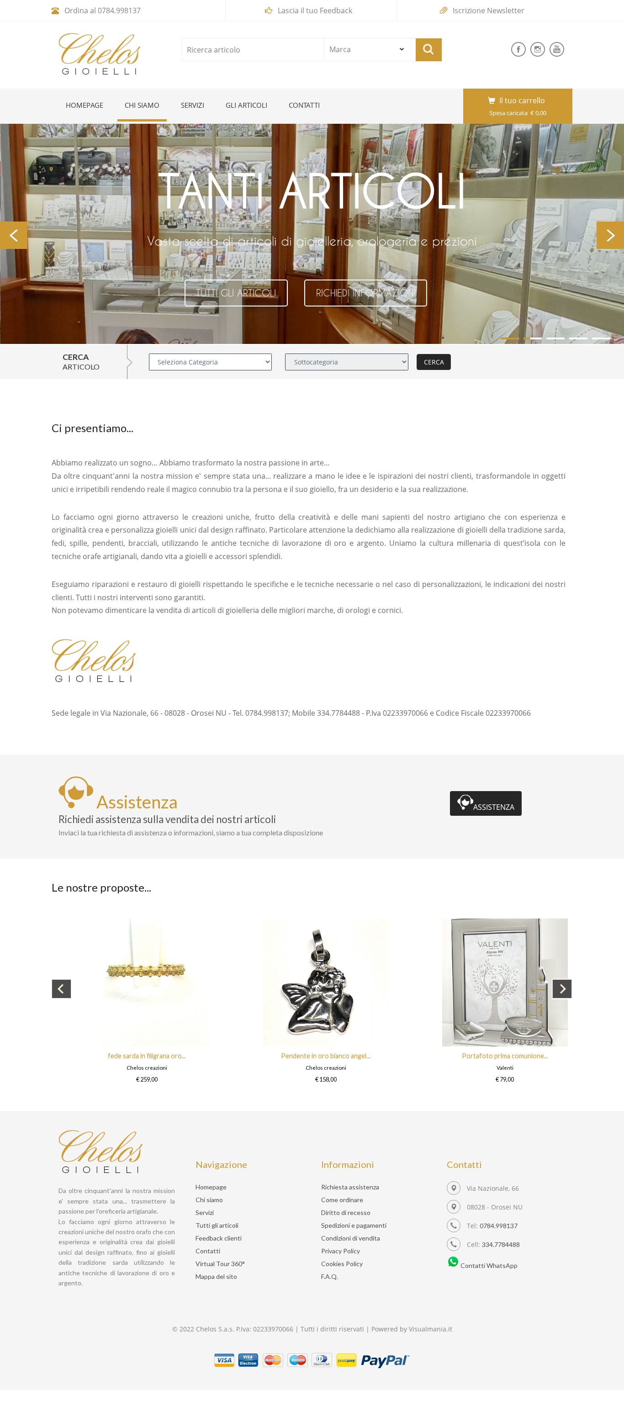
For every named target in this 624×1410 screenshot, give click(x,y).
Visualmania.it (430, 1329)
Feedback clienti (219, 1238)
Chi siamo (146, 105)
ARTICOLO (81, 366)
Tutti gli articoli (236, 293)
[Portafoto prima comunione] (364, 1044)
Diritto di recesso (345, 1212)
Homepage (84, 105)
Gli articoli (246, 105)
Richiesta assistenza (350, 1187)
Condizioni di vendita (350, 1238)
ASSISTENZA (493, 807)
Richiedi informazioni (366, 293)
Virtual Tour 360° (220, 1263)
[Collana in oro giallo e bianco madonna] (543, 1044)
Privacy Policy (340, 1251)
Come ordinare (342, 1200)
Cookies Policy (342, 1263)
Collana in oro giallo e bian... (542, 1056)
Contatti (304, 105)
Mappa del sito (216, 1276)
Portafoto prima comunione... (364, 1056)
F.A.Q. (329, 1276)
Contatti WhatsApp (488, 1265)
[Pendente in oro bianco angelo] (185, 1044)
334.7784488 (501, 1244)
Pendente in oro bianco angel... (184, 1056)
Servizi (192, 105)
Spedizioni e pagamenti (353, 1225)
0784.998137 (119, 10)
